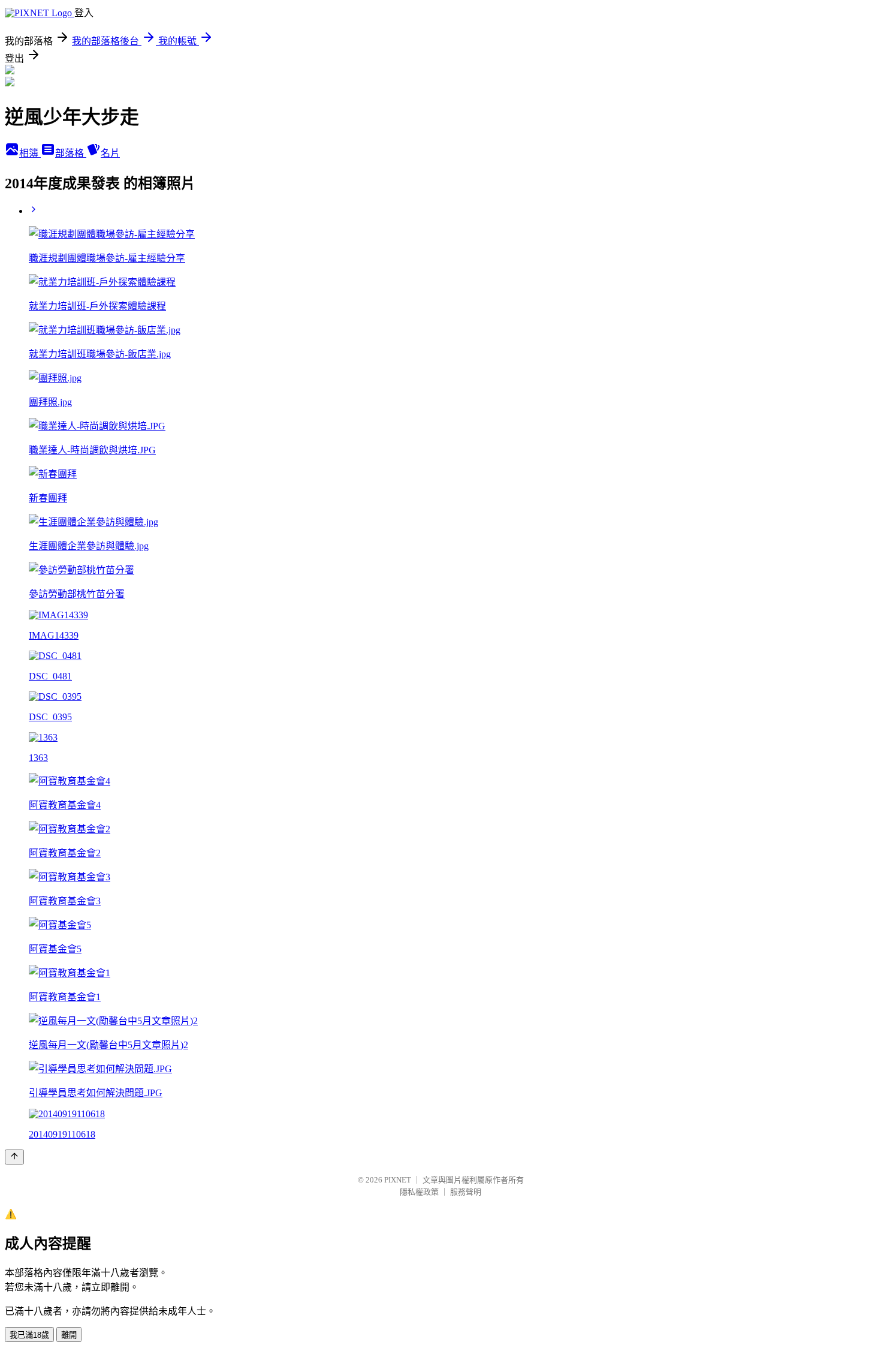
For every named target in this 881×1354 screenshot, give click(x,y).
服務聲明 (465, 1191)
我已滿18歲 (29, 1335)
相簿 (30, 153)
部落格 (70, 153)
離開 (69, 1335)
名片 (110, 153)
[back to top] (14, 1157)
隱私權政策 (419, 1191)
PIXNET (397, 1179)
